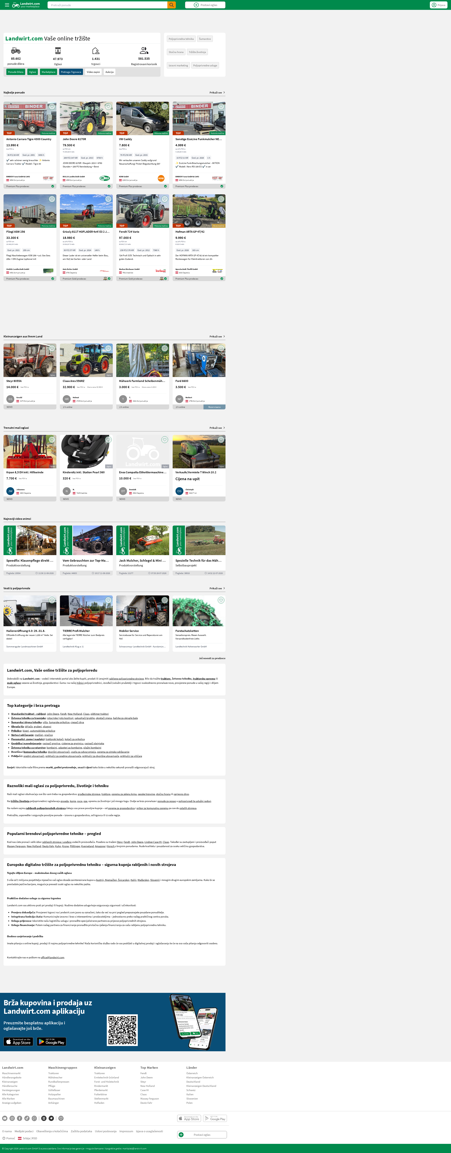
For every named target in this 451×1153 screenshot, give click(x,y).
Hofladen (99, 1102)
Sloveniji (155, 880)
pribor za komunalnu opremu (152, 808)
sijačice (48, 735)
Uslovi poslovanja (106, 1131)
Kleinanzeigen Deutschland (201, 1086)
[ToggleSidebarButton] (7, 5)
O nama (7, 1131)
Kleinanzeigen (10, 1081)
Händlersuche (9, 1086)
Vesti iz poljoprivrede (17, 588)
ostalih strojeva (188, 808)
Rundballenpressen (58, 1081)
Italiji (133, 880)
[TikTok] (27, 1118)
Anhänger (53, 1102)
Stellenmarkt (101, 1098)
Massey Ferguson (16, 846)
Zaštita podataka (81, 1131)
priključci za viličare (131, 756)
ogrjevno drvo (181, 794)
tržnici (80, 682)
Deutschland (193, 1081)
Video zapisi (93, 72)
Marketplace (48, 72)
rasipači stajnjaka (94, 743)
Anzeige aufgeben (11, 1102)
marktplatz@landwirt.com (134, 1148)
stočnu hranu (163, 794)
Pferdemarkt (101, 1090)
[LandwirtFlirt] (61, 1118)
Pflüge (51, 1086)
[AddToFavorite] (52, 106)
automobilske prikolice (42, 730)
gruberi (38, 726)
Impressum (126, 1131)
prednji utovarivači (33, 756)
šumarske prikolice (59, 722)
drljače (29, 726)
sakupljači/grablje (85, 718)
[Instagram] (12, 1118)
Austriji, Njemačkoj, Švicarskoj (112, 880)
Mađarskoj (143, 880)
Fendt (63, 713)
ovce (79, 801)
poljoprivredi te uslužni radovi (194, 801)
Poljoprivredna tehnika (181, 38)
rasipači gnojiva (51, 743)
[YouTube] (4, 1118)
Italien (189, 1094)
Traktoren (53, 1073)
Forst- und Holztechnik (106, 1081)
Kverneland (87, 846)
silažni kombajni (92, 747)
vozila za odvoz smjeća (83, 751)
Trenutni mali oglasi (16, 428)
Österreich (192, 1073)
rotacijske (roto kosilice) (60, 718)
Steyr (119, 842)
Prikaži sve (216, 92)
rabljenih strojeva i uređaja (57, 842)
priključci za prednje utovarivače (63, 756)
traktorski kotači (55, 739)
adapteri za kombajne (70, 747)
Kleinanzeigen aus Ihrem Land (23, 336)
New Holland (75, 713)
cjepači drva (77, 722)
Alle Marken (8, 1098)
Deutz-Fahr (48, 846)
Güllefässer (54, 1090)
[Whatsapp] (34, 1118)
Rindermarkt (101, 1086)
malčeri (39, 735)
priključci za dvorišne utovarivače (100, 756)
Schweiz (190, 1090)
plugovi (47, 726)
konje (73, 801)
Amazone (100, 846)
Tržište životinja (197, 52)
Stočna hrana (176, 52)
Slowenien (192, 1098)
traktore (105, 794)
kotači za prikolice (75, 739)
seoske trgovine (146, 794)
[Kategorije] (44, 1118)
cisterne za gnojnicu (72, 743)
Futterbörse (100, 1094)
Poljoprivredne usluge (205, 65)
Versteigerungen (11, 1090)
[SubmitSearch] (171, 4)
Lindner (148, 842)
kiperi (26, 730)
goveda (65, 801)
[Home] (26, 5)
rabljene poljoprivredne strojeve (126, 678)
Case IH (157, 842)
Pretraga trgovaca (71, 72)
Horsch (111, 846)
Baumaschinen (56, 1098)
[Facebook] (19, 1118)
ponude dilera (15, 72)
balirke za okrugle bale (125, 718)
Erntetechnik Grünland (106, 1077)
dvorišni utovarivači (59, 751)
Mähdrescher (55, 1077)
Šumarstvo (205, 38)
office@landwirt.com (52, 957)
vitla (45, 722)
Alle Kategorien (10, 1094)
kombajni (52, 747)
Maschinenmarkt (11, 1073)
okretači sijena (104, 718)
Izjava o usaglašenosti (149, 1131)
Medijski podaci (24, 1131)
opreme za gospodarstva (121, 808)
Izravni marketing (178, 65)
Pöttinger (75, 846)
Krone (65, 846)
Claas (86, 713)
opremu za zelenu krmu (124, 794)
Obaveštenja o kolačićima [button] (52, 1131)
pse (85, 801)
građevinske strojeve (89, 794)
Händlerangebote (11, 1077)
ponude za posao (166, 801)
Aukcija (110, 72)
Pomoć (10, 1138)
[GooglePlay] (51, 1041)
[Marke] (51, 1118)
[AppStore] (18, 1041)
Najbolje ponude (14, 92)
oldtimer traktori (100, 713)
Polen (189, 1102)
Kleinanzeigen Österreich (200, 1077)
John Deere (53, 713)
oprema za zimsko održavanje (113, 751)
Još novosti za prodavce (212, 658)
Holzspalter (54, 1094)
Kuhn (58, 846)
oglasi (32, 72)
